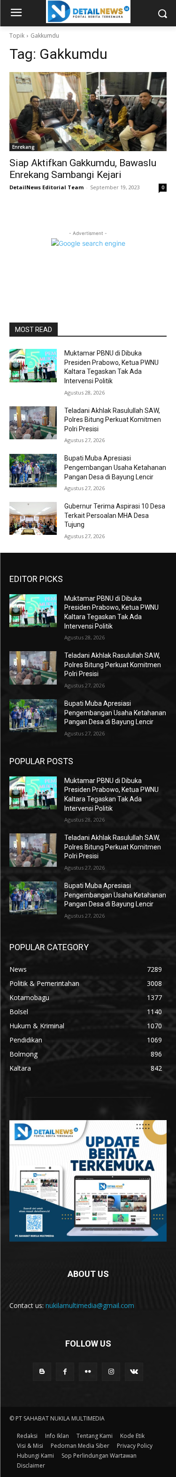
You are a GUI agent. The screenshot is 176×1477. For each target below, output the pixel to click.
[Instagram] (111, 1372)
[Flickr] (88, 1372)
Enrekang (23, 147)
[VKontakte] (134, 1372)
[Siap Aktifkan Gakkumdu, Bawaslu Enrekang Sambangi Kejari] (88, 111)
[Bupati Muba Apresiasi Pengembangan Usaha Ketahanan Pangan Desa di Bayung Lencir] (33, 470)
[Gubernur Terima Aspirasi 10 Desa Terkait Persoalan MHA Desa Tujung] (33, 518)
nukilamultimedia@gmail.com (90, 1305)
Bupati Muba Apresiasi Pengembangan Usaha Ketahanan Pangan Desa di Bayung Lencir (115, 467)
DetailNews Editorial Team (46, 187)
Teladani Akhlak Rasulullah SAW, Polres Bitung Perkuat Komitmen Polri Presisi (112, 420)
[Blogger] (42, 1372)
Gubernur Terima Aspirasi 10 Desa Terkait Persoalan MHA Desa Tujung (114, 515)
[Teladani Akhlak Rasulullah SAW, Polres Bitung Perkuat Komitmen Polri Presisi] (33, 422)
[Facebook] (65, 1372)
